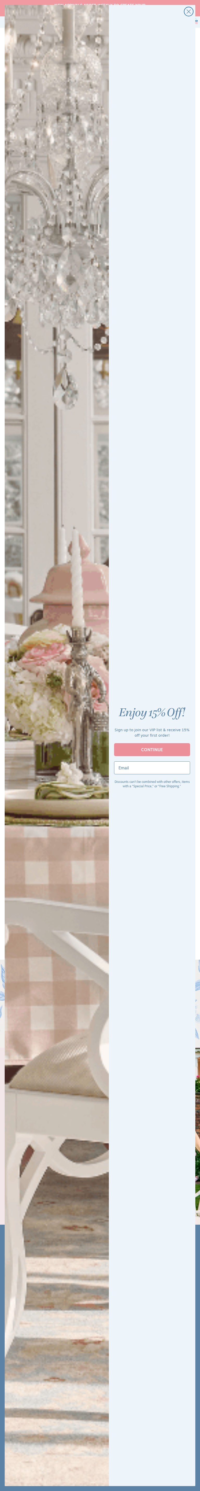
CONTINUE (152, 750)
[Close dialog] (188, 11)
